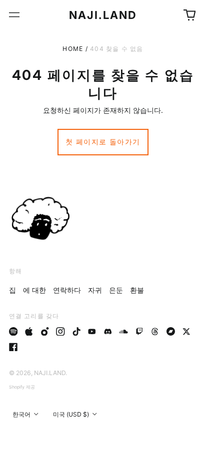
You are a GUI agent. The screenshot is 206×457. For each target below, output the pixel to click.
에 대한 (34, 290)
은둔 (116, 290)
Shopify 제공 (22, 387)
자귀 (95, 290)
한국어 (22, 414)
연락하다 (67, 290)
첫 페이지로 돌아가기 (103, 141)
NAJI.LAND (103, 14)
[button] (190, 15)
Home (72, 48)
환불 (137, 290)
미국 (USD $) (71, 414)
